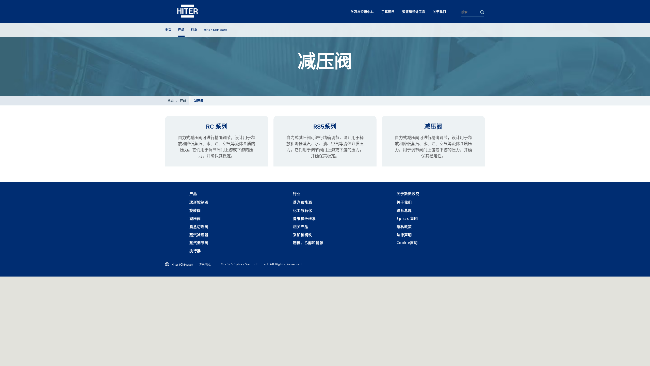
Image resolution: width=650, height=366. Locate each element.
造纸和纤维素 (304, 218)
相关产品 (300, 226)
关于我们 (404, 202)
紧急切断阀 (198, 226)
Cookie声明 (407, 242)
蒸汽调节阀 (198, 242)
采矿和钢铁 (302, 234)
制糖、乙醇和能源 (308, 242)
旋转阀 (195, 210)
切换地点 (205, 264)
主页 (171, 100)
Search (482, 12)
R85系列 (324, 126)
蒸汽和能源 (302, 202)
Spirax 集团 (407, 218)
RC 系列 (217, 126)
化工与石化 (302, 210)
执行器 (195, 250)
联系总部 (404, 210)
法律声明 (404, 234)
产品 (183, 100)
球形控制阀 (198, 202)
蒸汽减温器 (198, 234)
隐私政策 (404, 226)
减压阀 (433, 126)
